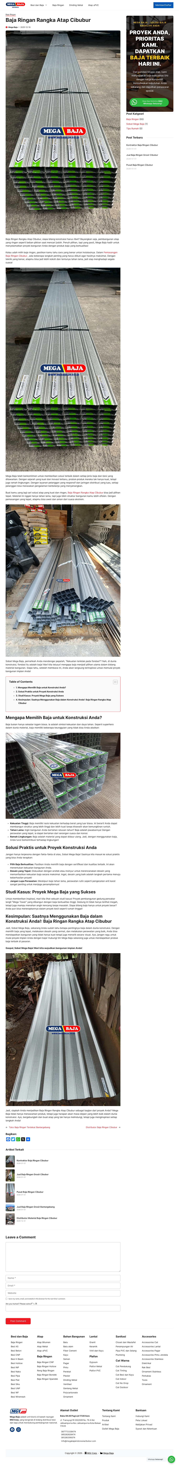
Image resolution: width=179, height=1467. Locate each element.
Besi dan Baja (37, 5)
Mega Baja (108, 1453)
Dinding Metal (76, 5)
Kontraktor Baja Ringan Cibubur (32, 1160)
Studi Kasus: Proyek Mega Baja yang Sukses (41, 695)
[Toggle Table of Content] (114, 682)
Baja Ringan (58, 5)
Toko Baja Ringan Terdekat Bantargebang (29, 1127)
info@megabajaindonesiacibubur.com (78, 1441)
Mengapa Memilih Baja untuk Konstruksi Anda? (42, 687)
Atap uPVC (93, 5)
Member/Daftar (163, 5)
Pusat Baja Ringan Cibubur (30, 1192)
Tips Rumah (132, 128)
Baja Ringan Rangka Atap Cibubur (85, 492)
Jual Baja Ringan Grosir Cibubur (32, 1174)
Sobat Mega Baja (135, 124)
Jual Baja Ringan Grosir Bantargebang (36, 1207)
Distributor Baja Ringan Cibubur (101, 1127)
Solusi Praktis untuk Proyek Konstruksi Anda (41, 691)
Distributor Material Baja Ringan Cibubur (37, 1218)
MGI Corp (92, 1453)
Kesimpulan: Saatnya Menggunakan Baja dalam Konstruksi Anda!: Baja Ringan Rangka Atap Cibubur (64, 701)
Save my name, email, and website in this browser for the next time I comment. (37, 1299)
